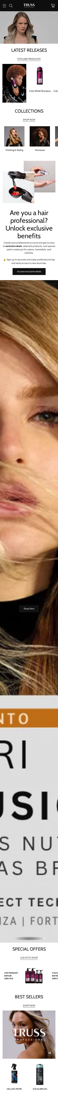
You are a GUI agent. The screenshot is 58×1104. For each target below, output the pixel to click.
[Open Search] (10, 5)
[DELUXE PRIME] (14, 1073)
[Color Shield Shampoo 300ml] (40, 75)
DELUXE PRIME (14, 1088)
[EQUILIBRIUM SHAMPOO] (40, 1073)
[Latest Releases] (8, 97)
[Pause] (44, 938)
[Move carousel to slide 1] (16, 939)
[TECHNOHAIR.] (29, 6)
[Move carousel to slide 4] (37, 939)
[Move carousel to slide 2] (23, 939)
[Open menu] (4, 5)
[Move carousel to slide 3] (30, 939)
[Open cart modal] (52, 5)
